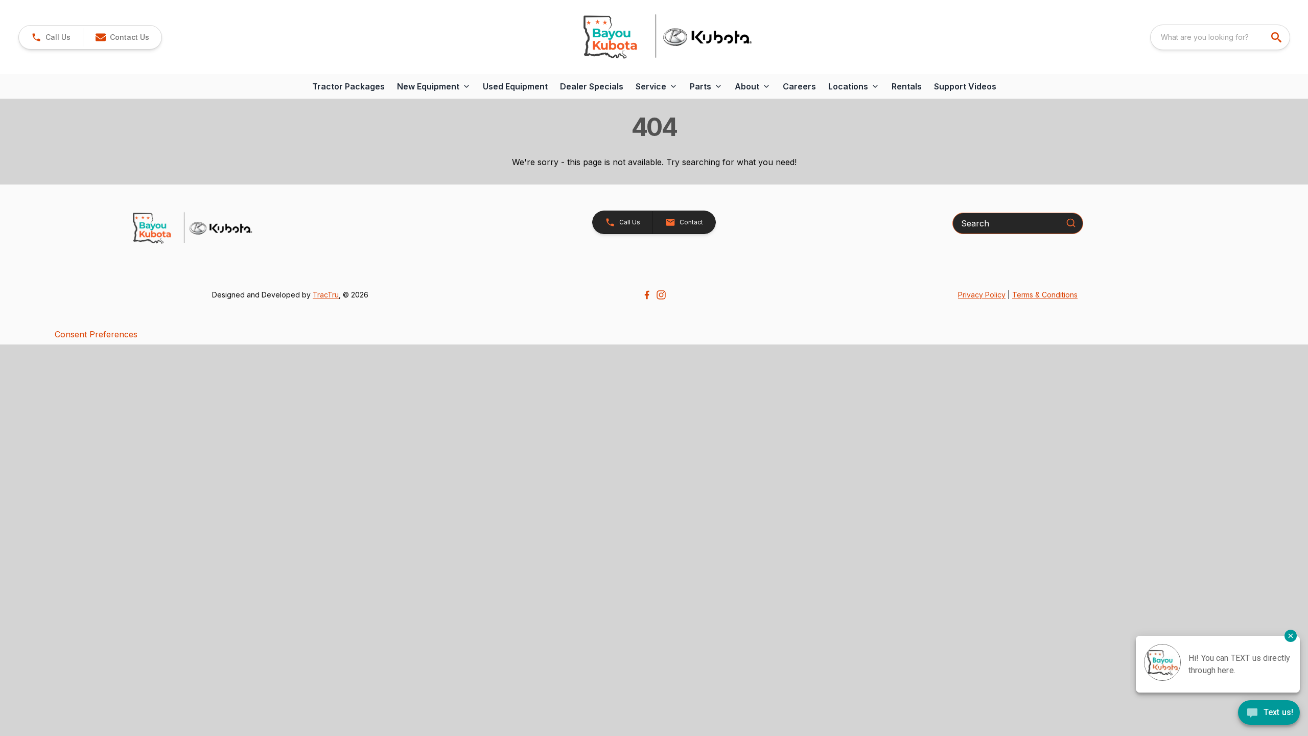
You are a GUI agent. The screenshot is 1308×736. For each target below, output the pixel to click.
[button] (51, 37)
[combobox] (1220, 37)
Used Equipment (515, 86)
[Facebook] (647, 295)
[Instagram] (661, 295)
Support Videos (965, 86)
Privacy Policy (982, 294)
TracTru (326, 294)
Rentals (907, 86)
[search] (1277, 37)
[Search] (1071, 223)
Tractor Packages (348, 86)
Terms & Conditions (1045, 294)
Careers (799, 86)
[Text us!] (1269, 713)
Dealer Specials (591, 86)
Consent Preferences (96, 334)
